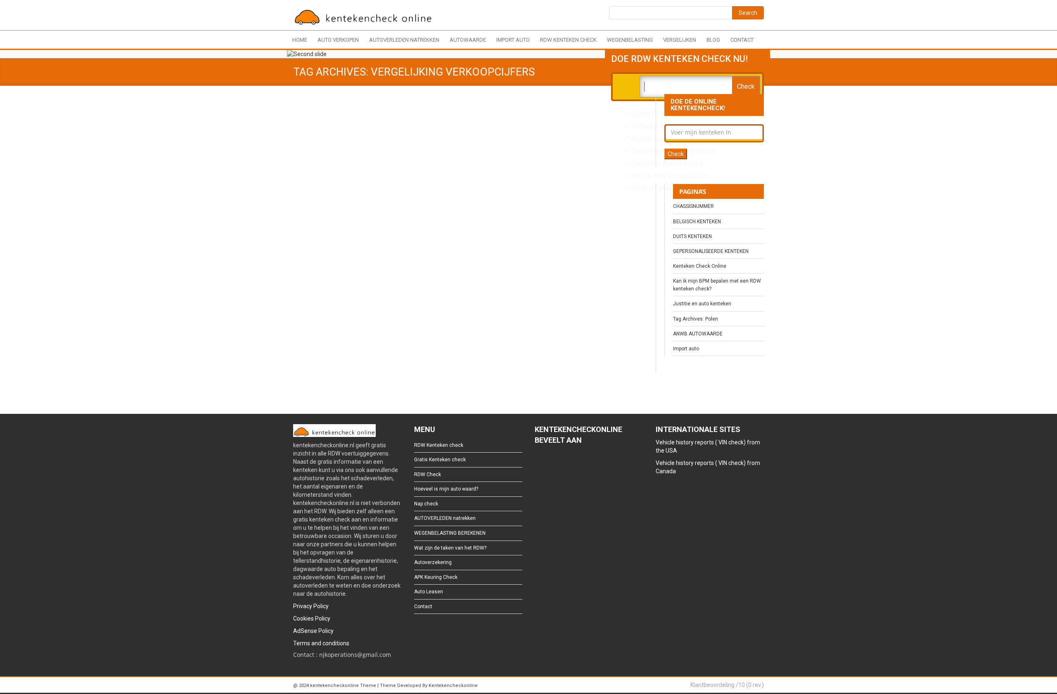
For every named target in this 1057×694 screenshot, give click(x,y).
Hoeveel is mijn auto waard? (446, 489)
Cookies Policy (311, 618)
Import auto (513, 40)
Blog (713, 40)
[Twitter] (552, 462)
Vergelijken (679, 40)
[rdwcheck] (363, 16)
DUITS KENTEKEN (692, 236)
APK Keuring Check (435, 577)
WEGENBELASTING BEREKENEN (450, 533)
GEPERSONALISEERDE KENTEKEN (711, 251)
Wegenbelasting (630, 40)
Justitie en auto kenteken (702, 304)
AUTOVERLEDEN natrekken (404, 40)
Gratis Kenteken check (440, 460)
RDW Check (427, 474)
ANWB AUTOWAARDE (698, 334)
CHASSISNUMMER (693, 206)
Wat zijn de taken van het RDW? (450, 548)
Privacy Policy (311, 606)
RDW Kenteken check (568, 40)
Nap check (426, 504)
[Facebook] (539, 462)
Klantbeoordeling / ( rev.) (727, 685)
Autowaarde (468, 40)
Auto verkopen (338, 40)
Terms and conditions (321, 643)
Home (299, 40)
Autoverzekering (433, 562)
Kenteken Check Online (699, 266)
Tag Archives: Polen (695, 319)
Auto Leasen (428, 592)
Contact (742, 40)
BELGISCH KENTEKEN (697, 221)
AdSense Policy (313, 631)
